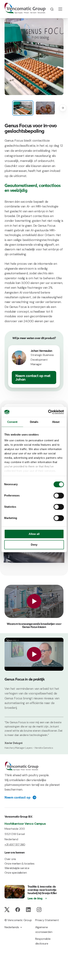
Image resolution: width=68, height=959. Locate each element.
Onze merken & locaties (19, 863)
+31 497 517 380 (15, 844)
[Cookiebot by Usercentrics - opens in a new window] (48, 412)
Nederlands (12, 927)
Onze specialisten (16, 873)
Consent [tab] (12, 421)
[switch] (58, 496)
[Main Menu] (60, 9)
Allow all (34, 534)
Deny (34, 544)
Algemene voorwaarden (43, 929)
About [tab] (55, 421)
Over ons (10, 859)
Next (62, 108)
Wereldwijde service (17, 868)
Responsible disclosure (42, 941)
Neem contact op (17, 797)
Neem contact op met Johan (32, 377)
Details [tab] (34, 421)
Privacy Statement (47, 920)
